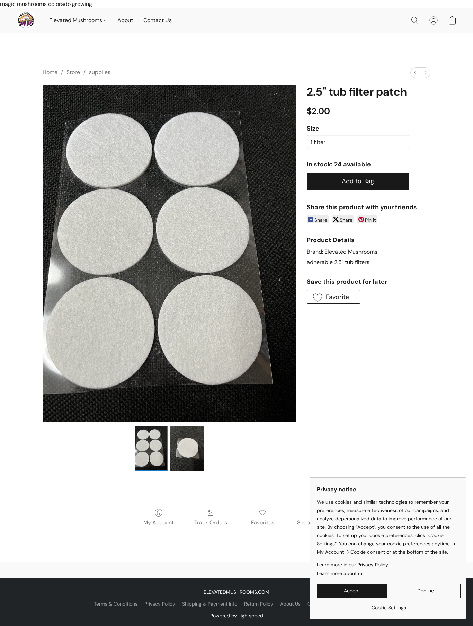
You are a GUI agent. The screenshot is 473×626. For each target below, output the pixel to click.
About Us (290, 604)
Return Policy (258, 604)
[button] (26, 20)
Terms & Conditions (115, 604)
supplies (99, 72)
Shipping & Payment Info (209, 604)
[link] (389, 605)
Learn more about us (340, 573)
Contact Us (157, 20)
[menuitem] (415, 73)
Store (73, 72)
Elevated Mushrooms (76, 20)
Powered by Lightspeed (236, 615)
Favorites (262, 522)
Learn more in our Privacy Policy (352, 565)
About (125, 20)
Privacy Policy (159, 604)
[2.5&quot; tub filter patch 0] (151, 448)
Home (50, 72)
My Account (158, 522)
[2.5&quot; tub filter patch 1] (187, 448)
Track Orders (210, 522)
